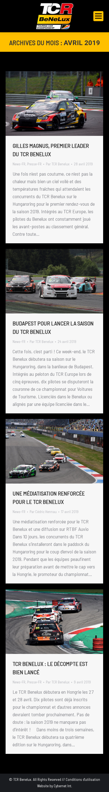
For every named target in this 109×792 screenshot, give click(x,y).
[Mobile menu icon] (98, 16)
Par (58, 164)
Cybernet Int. (63, 786)
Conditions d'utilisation (83, 779)
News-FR (19, 164)
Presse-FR (34, 164)
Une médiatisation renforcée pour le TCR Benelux (49, 497)
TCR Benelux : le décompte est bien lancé (50, 667)
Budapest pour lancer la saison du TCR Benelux (53, 327)
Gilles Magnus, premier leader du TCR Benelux (51, 149)
